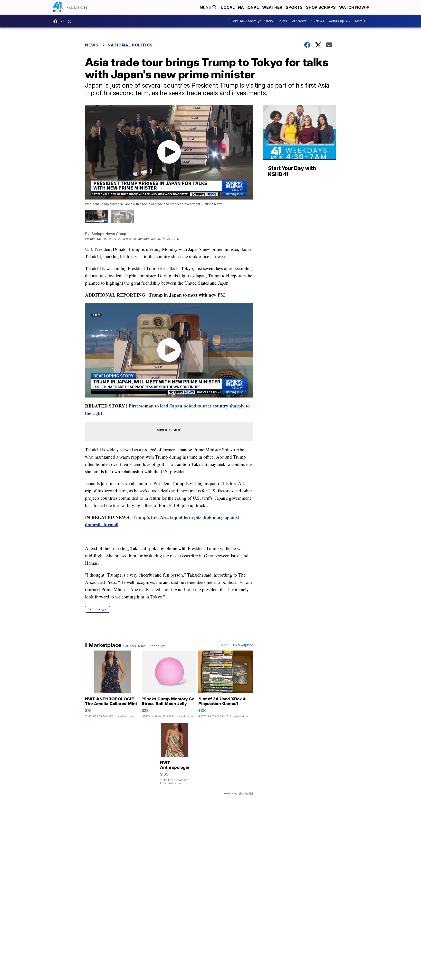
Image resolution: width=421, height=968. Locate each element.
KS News (317, 21)
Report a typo (97, 609)
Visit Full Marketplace (237, 645)
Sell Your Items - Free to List (144, 646)
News (91, 45)
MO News (298, 21)
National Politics (130, 45)
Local (228, 7)
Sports (294, 7)
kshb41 (56, 21)
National (248, 7)
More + (360, 21)
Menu (206, 7)
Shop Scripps (321, 7)
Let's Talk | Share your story (252, 21)
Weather (272, 7)
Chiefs (282, 21)
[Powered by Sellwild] (246, 793)
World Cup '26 (339, 21)
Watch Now (352, 7)
